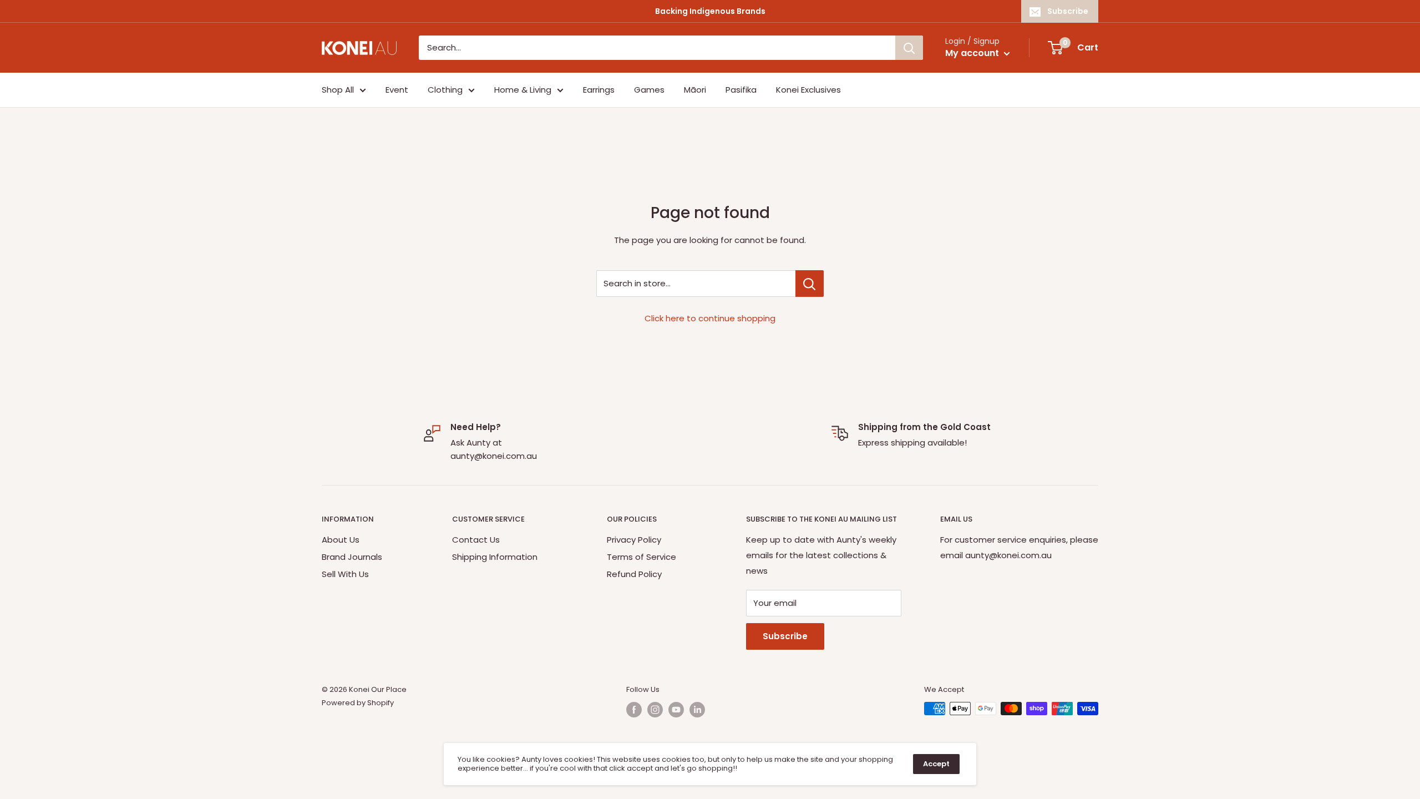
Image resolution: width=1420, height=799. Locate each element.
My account (973, 53)
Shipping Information (494, 557)
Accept (936, 763)
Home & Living (522, 89)
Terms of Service (641, 557)
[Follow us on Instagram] (655, 709)
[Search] (909, 48)
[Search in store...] (809, 283)
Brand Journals (352, 557)
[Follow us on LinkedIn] (697, 709)
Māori (695, 89)
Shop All (338, 89)
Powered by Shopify (358, 702)
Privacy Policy (634, 539)
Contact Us (476, 539)
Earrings (599, 89)
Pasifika (741, 89)
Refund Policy (634, 574)
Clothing (445, 89)
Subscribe (1067, 11)
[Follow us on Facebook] (634, 709)
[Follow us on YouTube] (676, 709)
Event (397, 89)
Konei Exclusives (808, 89)
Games (649, 89)
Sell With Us (345, 574)
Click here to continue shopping (710, 318)
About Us (340, 539)
